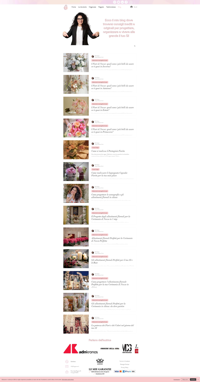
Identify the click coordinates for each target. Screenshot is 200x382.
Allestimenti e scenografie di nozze (99, 60)
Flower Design (95, 147)
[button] (134, 46)
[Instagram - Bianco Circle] (114, 2)
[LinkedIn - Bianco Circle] (122, 2)
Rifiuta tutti (185, 379)
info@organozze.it (75, 366)
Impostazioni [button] (177, 379)
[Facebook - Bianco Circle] (126, 2)
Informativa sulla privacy (68, 379)
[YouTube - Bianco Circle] (118, 2)
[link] (133, 2)
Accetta (193, 379)
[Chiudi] (198, 379)
